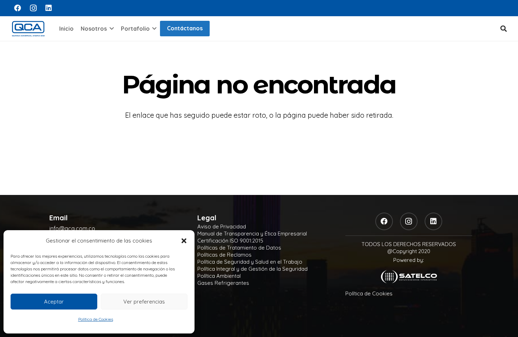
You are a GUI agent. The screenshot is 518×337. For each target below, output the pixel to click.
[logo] (28, 28)
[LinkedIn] (49, 8)
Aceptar (54, 301)
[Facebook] (18, 8)
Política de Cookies (95, 319)
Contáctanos (185, 28)
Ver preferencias (144, 301)
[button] (183, 240)
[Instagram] (33, 8)
